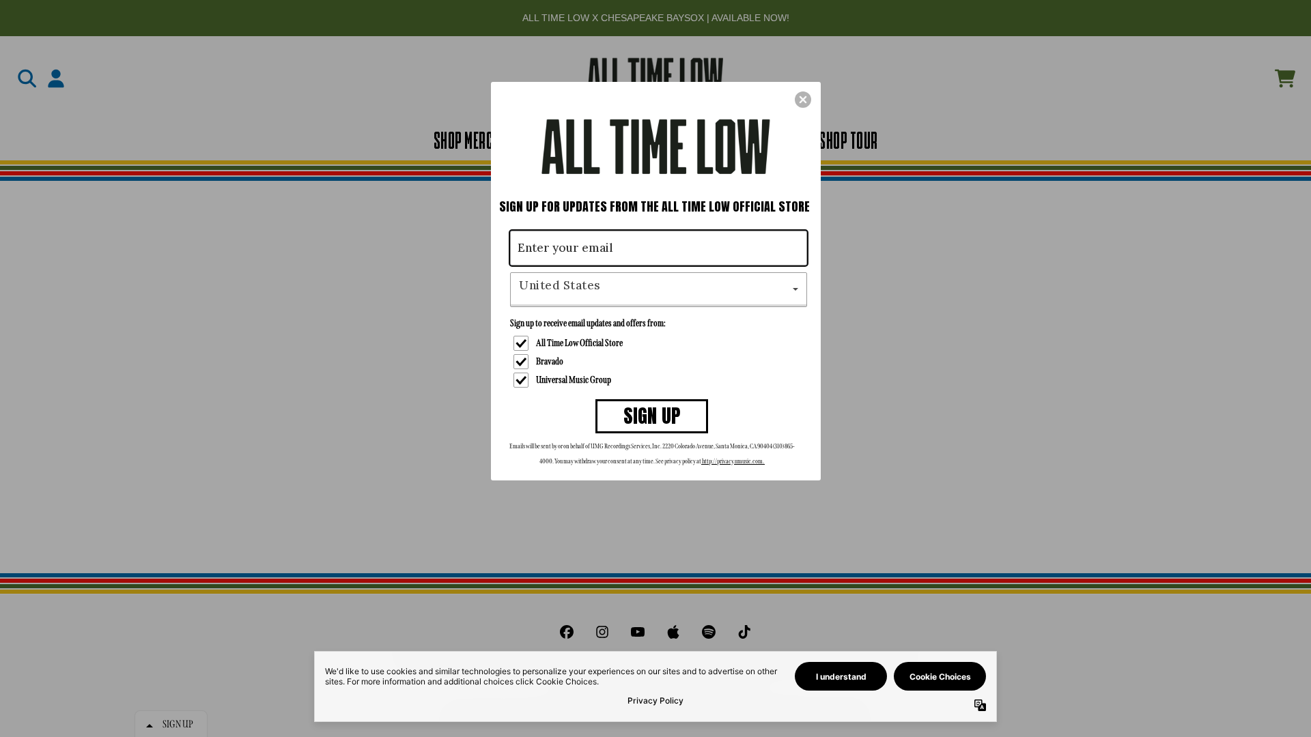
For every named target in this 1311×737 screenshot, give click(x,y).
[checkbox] (660, 343)
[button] (803, 99)
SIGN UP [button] (651, 415)
